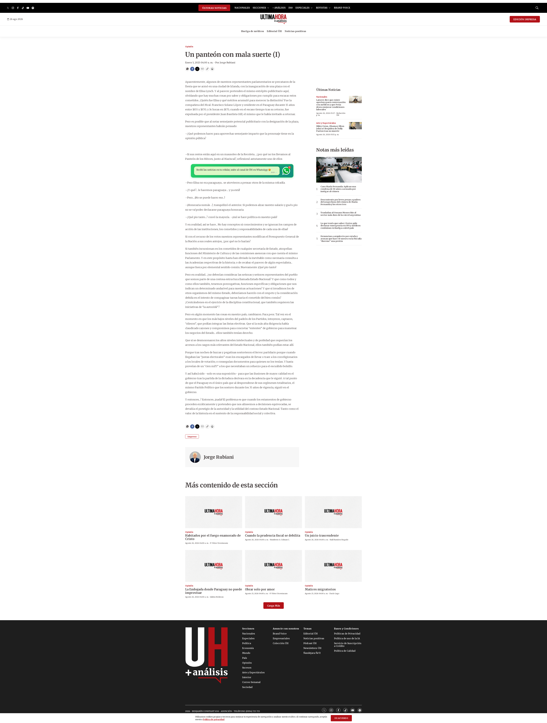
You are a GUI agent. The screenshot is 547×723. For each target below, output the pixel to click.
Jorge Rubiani (219, 457)
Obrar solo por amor (260, 589)
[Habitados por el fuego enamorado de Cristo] (213, 512)
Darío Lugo (334, 593)
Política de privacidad (213, 719)
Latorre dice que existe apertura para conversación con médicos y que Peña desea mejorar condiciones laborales (331, 105)
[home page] (274, 19)
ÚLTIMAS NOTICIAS (214, 8)
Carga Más (273, 605)
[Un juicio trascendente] (333, 512)
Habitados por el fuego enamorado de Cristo (213, 537)
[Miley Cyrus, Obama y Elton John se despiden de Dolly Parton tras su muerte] (355, 125)
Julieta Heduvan (217, 597)
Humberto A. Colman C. (280, 540)
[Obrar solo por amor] (273, 566)
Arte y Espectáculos (326, 123)
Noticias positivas (295, 31)
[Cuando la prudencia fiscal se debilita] (273, 512)
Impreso (192, 436)
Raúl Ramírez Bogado (339, 540)
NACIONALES (242, 7)
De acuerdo (341, 718)
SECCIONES (259, 7)
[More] (268, 8)
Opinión (189, 46)
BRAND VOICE (342, 7)
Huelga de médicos (252, 31)
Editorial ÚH (274, 31)
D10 (290, 7)
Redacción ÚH (340, 114)
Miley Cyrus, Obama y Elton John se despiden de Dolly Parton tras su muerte (330, 128)
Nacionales (321, 97)
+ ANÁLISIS (279, 7)
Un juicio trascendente (322, 535)
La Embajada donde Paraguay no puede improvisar (213, 591)
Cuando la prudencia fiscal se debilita (272, 535)
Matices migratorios (320, 589)
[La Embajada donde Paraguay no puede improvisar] (213, 566)
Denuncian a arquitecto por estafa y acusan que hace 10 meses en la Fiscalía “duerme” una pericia (341, 238)
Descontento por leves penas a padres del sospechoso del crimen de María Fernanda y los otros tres (341, 202)
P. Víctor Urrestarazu (219, 543)
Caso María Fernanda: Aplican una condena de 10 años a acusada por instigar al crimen (338, 189)
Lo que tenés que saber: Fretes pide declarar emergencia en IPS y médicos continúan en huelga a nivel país (341, 225)
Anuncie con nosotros (286, 628)
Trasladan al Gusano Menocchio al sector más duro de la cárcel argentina (341, 213)
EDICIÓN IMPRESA (524, 19)
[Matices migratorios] (333, 566)
